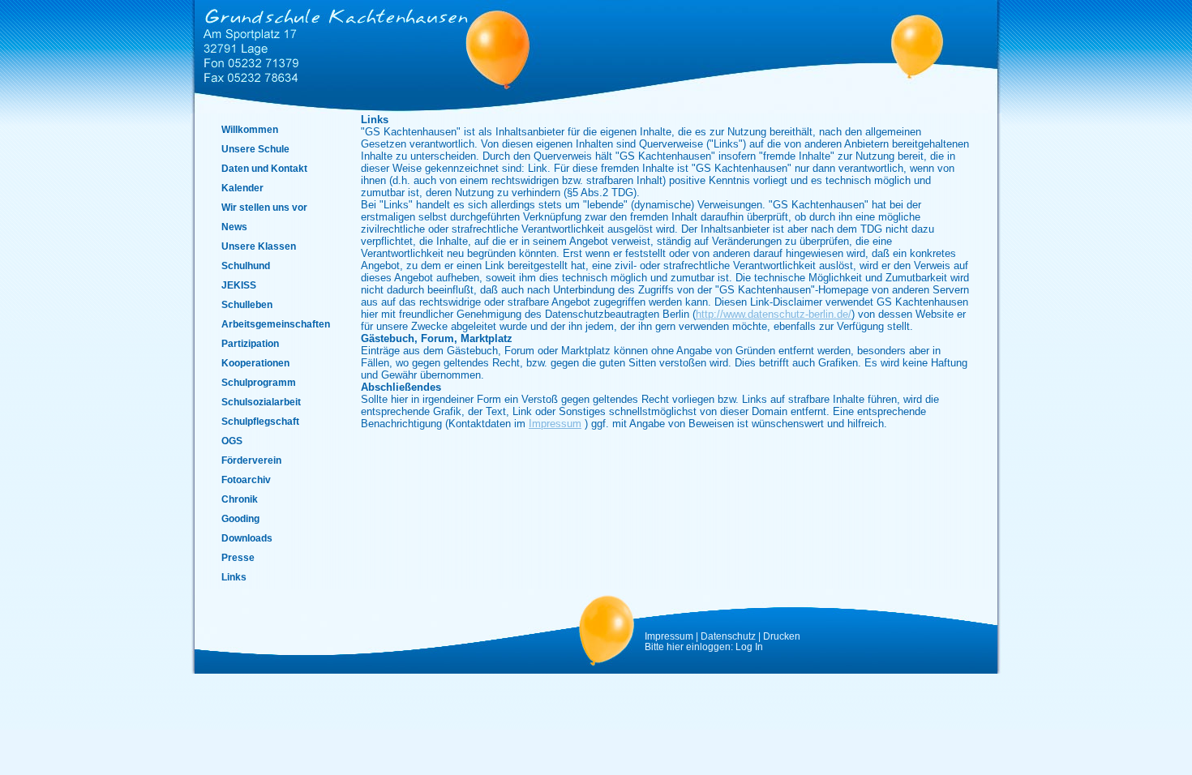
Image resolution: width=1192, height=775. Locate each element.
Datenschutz (728, 636)
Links (234, 577)
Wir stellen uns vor (264, 207)
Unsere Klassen (258, 246)
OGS (231, 440)
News (234, 226)
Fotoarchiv (246, 479)
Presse (238, 557)
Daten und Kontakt (264, 168)
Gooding (240, 518)
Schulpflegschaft (260, 421)
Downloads (246, 538)
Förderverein (251, 460)
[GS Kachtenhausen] (332, 42)
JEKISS (238, 285)
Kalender (242, 187)
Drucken (781, 636)
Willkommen (249, 129)
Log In (749, 646)
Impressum (555, 423)
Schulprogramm (258, 382)
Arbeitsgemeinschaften (275, 324)
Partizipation (250, 343)
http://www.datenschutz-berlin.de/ (773, 314)
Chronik (239, 499)
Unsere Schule (255, 148)
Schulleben (246, 304)
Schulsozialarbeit (261, 401)
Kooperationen (255, 363)
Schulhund (245, 265)
